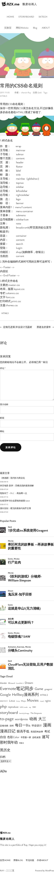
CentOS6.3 (19, 683)
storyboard (9, 712)
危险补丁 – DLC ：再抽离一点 (13, 493)
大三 (42, 718)
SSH (34, 707)
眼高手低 (23, 731)
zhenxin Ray (26, 92)
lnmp (18, 701)
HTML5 (3, 95)
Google (5, 694)
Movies (33, 700)
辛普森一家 (26, 737)
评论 (3, 368)
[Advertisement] (27, 801)
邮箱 (2, 417)
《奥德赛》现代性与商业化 (12, 477)
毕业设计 (37, 725)
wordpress (21, 719)
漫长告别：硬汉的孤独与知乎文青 (15, 508)
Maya (23, 700)
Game (39, 688)
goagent (48, 689)
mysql (42, 701)
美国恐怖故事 (37, 731)
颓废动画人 (29, 4)
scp (30, 707)
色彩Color (13, 737)
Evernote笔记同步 (16, 688)
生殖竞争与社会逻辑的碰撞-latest (15, 500)
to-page (7, 718)
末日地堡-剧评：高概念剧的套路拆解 (17, 485)
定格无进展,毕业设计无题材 (17, 327)
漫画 (47, 725)
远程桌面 (36, 737)
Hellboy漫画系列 (25, 694)
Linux (12, 700)
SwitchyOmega (24, 713)
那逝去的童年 (44, 327)
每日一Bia (22, 725)
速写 (45, 736)
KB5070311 (4, 701)
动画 (33, 718)
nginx (48, 700)
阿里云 (21, 743)
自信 (3, 737)
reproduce (13, 706)
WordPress (49, 870)
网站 (2, 431)
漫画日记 (7, 730)
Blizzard (11, 683)
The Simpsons (36, 713)
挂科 (12, 725)
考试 (47, 731)
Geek (40, 92)
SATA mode (24, 707)
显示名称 (4, 404)
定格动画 (4, 725)
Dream (29, 683)
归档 (2, 757)
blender (3, 683)
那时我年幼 (9, 742)
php (3, 706)
